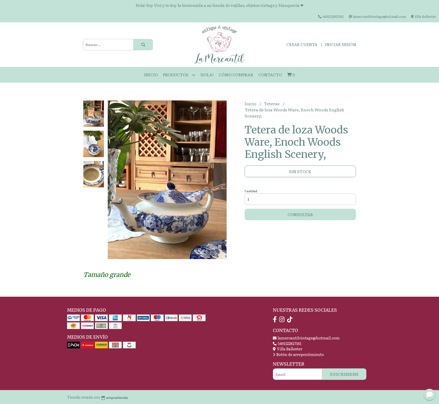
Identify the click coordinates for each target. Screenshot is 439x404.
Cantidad (251, 191)
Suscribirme (344, 374)
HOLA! (207, 74)
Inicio (151, 74)
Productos (176, 74)
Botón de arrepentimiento (300, 354)
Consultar (300, 214)
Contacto (270, 74)
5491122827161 (289, 343)
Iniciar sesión (340, 44)
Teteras (272, 103)
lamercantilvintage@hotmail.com (308, 337)
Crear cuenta (301, 44)
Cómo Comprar (236, 74)
